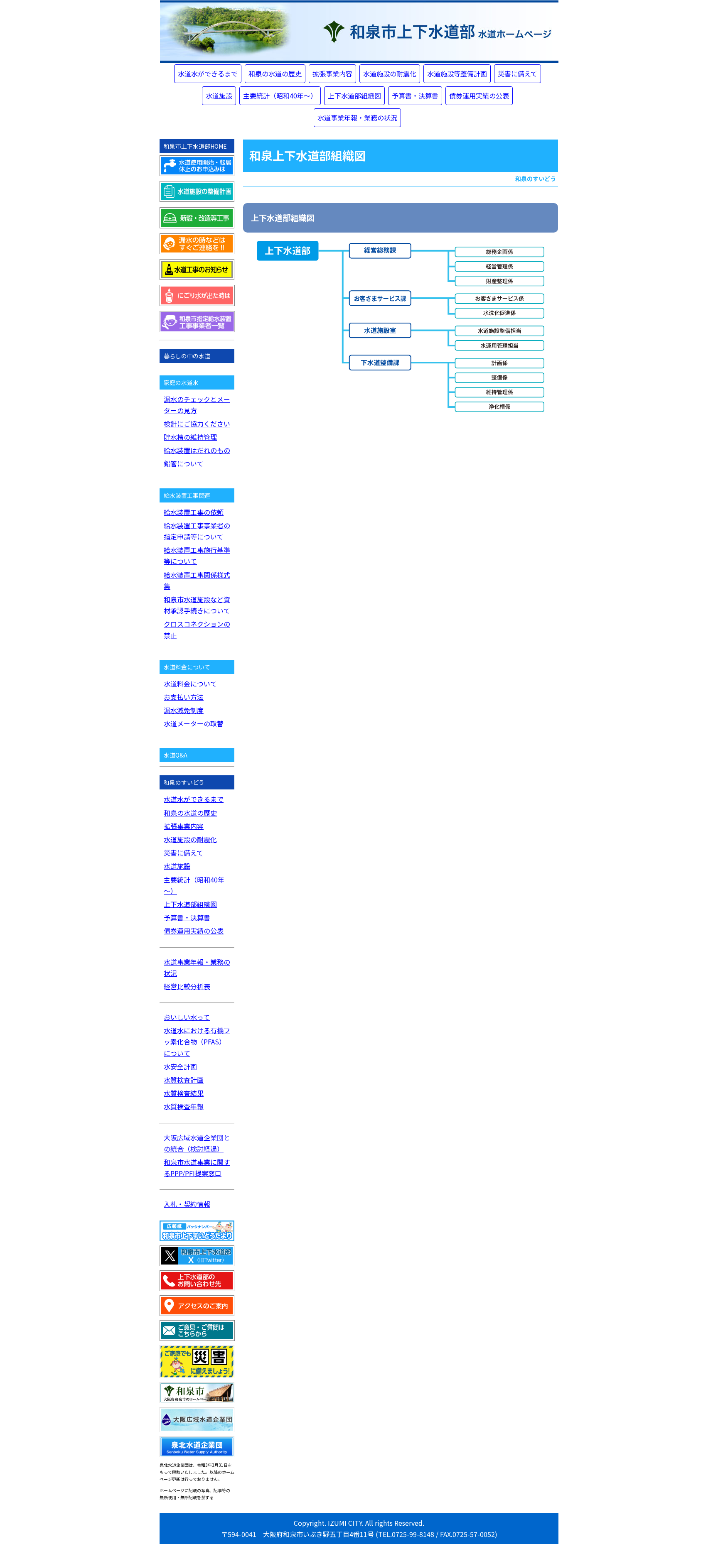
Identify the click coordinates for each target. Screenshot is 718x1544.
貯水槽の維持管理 (190, 437)
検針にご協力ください (197, 424)
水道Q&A (175, 755)
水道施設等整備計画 (457, 73)
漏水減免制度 (184, 710)
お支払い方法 (184, 697)
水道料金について (190, 684)
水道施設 (219, 95)
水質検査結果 (184, 1093)
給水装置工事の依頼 (194, 512)
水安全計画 (180, 1066)
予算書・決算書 (415, 95)
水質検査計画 (184, 1080)
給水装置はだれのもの (197, 450)
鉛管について (184, 463)
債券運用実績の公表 (479, 95)
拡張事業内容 (332, 73)
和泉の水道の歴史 (275, 73)
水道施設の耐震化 (389, 73)
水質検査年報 (184, 1106)
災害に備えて (517, 73)
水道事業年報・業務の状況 (357, 118)
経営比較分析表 (187, 986)
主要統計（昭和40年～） (280, 95)
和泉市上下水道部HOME (195, 146)
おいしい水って (187, 1017)
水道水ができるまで (208, 73)
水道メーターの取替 (194, 723)
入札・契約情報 (187, 1204)
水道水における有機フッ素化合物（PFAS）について (197, 1041)
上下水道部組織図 (354, 95)
